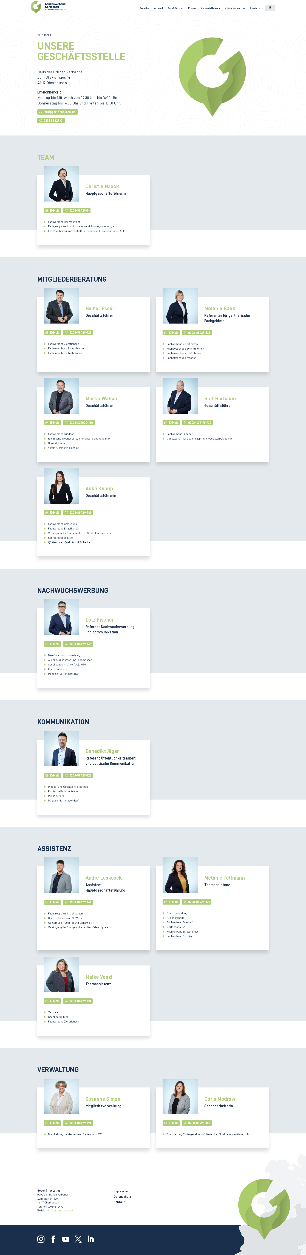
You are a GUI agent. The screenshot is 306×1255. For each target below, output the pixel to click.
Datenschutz (122, 1196)
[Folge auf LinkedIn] (90, 1239)
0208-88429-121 (199, 901)
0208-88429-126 (80, 775)
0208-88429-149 (80, 644)
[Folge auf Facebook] (52, 1239)
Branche (144, 8)
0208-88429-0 (79, 210)
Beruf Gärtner (176, 8)
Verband (158, 8)
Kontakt (119, 1202)
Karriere (255, 8)
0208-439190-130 (199, 422)
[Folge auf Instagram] (40, 1239)
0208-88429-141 (80, 902)
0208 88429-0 (53, 120)
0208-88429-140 (80, 512)
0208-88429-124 (80, 1123)
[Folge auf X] (77, 1239)
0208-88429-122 (199, 1123)
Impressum (121, 1191)
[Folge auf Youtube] (65, 1239)
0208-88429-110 (80, 1001)
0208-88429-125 (199, 332)
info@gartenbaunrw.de (59, 112)
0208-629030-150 (81, 422)
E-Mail (54, 210)
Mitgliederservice (235, 8)
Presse (192, 8)
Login (270, 8)
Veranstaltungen (210, 8)
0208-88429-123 (80, 332)
